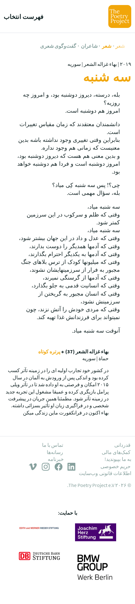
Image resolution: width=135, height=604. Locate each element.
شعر (120, 46)
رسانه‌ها (55, 452)
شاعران (89, 46)
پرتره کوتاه (49, 351)
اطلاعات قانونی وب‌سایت (105, 473)
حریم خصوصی (115, 466)
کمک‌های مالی (116, 452)
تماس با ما (52, 445)
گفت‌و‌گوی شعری (58, 46)
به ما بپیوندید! (118, 459)
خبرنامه (56, 459)
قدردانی (122, 445)
